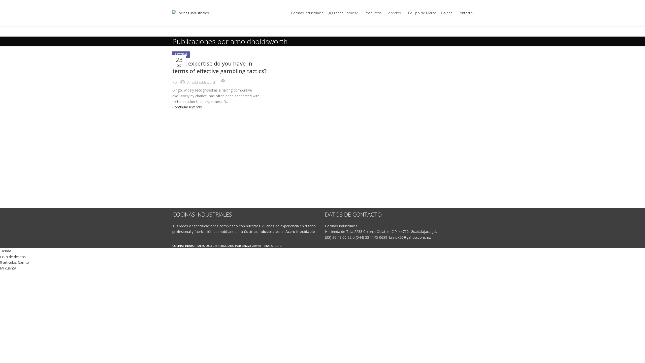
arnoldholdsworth (258, 41)
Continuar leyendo (187, 107)
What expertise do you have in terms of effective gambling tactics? (219, 67)
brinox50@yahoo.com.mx (410, 237)
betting (181, 54)
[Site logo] (190, 12)
